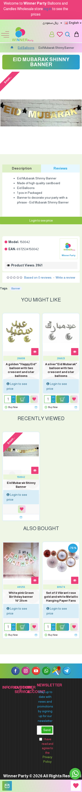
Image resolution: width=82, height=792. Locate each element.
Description (22, 168)
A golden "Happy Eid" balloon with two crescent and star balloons (21, 370)
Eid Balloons (26, 47)
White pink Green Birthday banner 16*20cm (21, 596)
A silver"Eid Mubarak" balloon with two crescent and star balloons (61, 370)
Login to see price (41, 220)
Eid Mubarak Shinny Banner (21, 484)
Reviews (60, 168)
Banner (15, 288)
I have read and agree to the (47, 750)
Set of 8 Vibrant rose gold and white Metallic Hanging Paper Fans (61, 596)
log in (47, 9)
